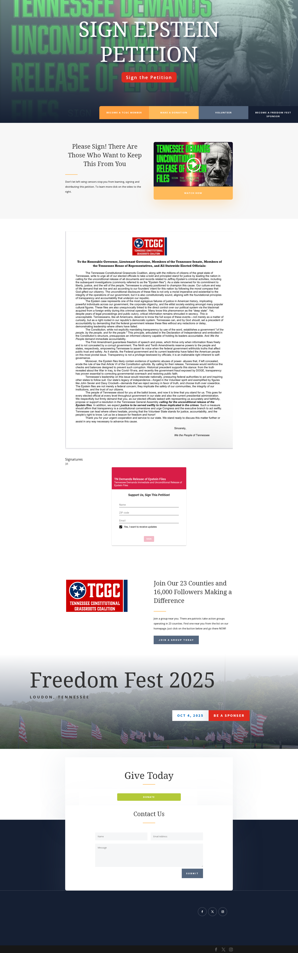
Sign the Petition (149, 77)
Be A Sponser (229, 715)
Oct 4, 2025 (190, 715)
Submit (192, 873)
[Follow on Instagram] (222, 911)
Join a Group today (176, 639)
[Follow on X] (212, 911)
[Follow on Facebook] (202, 911)
